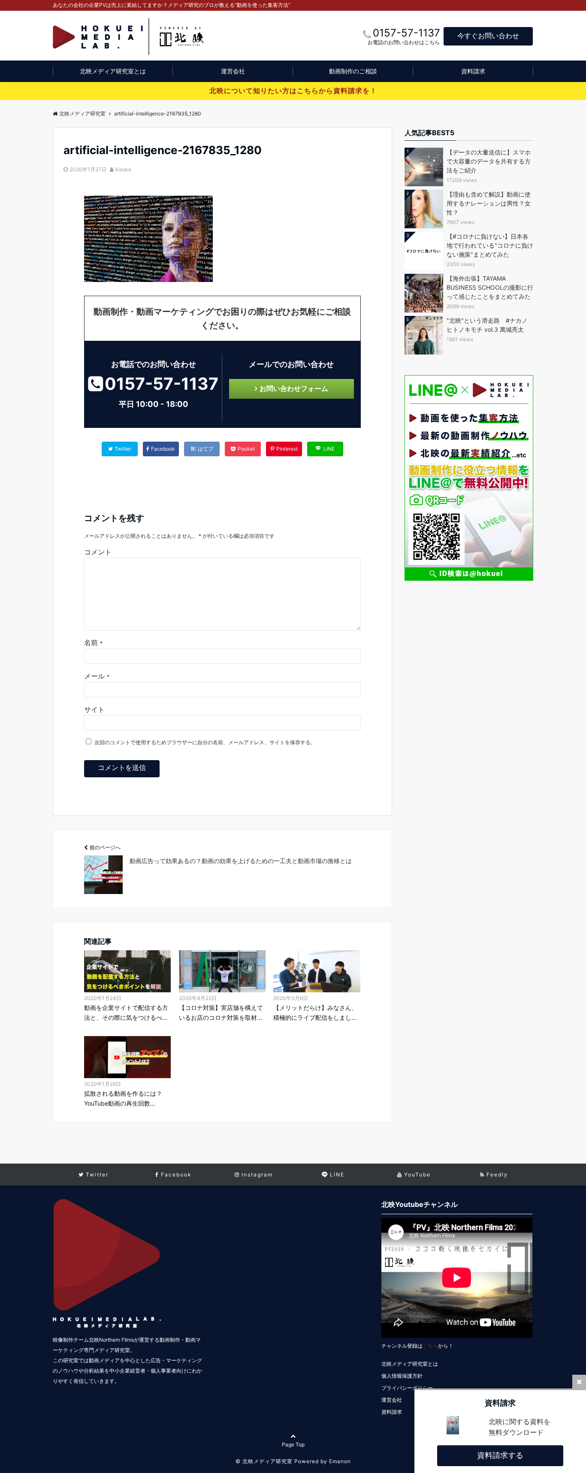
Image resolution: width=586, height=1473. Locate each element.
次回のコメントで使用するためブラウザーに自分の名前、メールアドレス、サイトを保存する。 (205, 742)
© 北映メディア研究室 (264, 1461)
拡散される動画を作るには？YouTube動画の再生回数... (123, 1098)
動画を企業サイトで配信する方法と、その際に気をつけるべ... (126, 1012)
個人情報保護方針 (402, 1376)
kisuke (123, 169)
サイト (94, 709)
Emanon (340, 1461)
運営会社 (233, 71)
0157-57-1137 (161, 383)
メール (96, 676)
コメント (98, 552)
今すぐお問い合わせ (488, 35)
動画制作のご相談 (353, 71)
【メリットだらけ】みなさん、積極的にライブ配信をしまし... (315, 1012)
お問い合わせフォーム (294, 388)
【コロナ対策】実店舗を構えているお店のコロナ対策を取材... (221, 1012)
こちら (430, 1346)
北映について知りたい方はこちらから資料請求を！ (293, 90)
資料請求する (500, 1455)
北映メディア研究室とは (113, 71)
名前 (93, 642)
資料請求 (473, 71)
